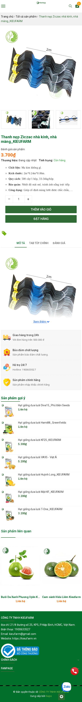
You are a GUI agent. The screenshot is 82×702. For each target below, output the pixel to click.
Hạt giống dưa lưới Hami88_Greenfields (42, 422)
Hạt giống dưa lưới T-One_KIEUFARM (40, 509)
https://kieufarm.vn (24, 638)
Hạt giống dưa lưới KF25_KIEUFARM (39, 439)
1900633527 (29, 369)
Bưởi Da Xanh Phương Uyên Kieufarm (24, 597)
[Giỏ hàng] (77, 6)
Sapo (49, 696)
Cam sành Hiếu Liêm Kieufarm (61, 597)
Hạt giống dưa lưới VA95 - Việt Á (37, 457)
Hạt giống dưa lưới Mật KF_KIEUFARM (41, 491)
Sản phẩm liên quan (16, 531)
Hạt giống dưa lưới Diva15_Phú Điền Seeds (44, 405)
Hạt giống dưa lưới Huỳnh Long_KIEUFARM (43, 474)
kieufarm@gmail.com (22, 633)
